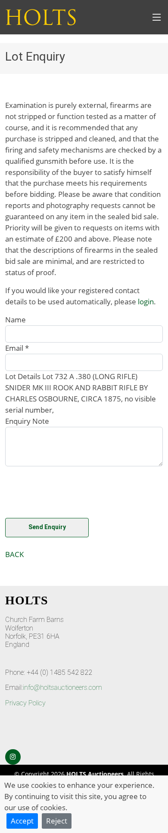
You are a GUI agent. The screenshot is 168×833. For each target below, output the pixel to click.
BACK (14, 554)
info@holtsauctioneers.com (62, 687)
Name (15, 319)
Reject (56, 820)
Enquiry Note (27, 421)
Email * (17, 348)
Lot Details (22, 376)
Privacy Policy (25, 703)
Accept (22, 820)
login (146, 301)
